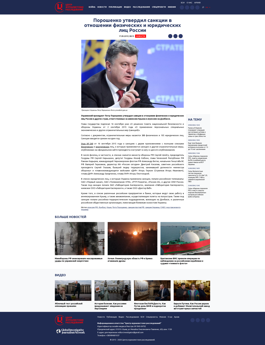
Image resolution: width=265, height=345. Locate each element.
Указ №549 (87, 143)
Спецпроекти (159, 7)
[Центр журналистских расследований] (70, 7)
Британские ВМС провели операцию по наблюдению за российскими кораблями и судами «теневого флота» (181, 261)
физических (87, 147)
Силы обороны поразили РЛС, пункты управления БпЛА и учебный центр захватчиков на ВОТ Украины (198, 160)
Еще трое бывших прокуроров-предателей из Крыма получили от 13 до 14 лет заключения (198, 146)
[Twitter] (175, 36)
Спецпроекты (152, 317)
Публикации (115, 7)
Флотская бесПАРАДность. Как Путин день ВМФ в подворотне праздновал (150, 306)
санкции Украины (152, 207)
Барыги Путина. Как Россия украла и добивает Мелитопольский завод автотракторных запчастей (192, 306)
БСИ (183, 3)
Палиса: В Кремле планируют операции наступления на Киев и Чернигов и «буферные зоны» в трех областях (197, 132)
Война (92, 7)
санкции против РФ (136, 207)
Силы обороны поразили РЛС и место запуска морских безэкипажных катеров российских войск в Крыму (198, 192)
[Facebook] (170, 36)
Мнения (172, 7)
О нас (189, 3)
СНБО (162, 207)
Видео (127, 7)
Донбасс (102, 207)
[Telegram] (181, 36)
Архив (197, 3)
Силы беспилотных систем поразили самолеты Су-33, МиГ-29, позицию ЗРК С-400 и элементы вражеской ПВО (198, 176)
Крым (109, 207)
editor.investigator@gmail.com (130, 332)
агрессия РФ (92, 207)
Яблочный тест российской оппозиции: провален (68, 304)
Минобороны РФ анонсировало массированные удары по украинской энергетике (78, 259)
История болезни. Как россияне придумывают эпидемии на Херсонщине (110, 306)
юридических (102, 147)
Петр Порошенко (119, 207)
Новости (102, 7)
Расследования (141, 7)
